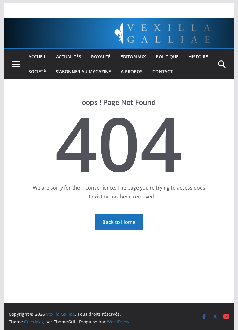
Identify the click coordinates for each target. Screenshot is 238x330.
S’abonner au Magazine (83, 71)
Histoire (198, 57)
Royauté (101, 57)
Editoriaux (133, 57)
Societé (37, 71)
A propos (132, 71)
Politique (167, 57)
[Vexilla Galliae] (119, 22)
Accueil (37, 57)
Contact (162, 71)
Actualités (68, 57)
